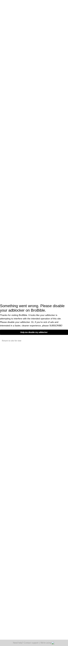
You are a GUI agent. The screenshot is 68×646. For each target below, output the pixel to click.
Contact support (31, 643)
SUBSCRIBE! (55, 325)
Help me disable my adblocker (34, 332)
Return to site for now (11, 341)
